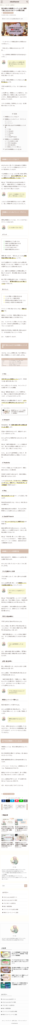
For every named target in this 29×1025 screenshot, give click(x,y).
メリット (10, 121)
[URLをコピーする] (25, 801)
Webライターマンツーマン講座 (11, 912)
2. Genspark (10, 131)
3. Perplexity (10, 133)
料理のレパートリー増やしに (14, 147)
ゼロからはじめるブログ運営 (10, 900)
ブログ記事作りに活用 (13, 141)
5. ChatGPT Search (12, 137)
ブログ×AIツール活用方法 (8, 12)
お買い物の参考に (12, 145)
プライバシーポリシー (22, 1020)
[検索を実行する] (25, 885)
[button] (3, 801)
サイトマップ (8, 1020)
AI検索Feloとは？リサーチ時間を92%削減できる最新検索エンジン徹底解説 (18, 411)
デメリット (10, 123)
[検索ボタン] (27, 2)
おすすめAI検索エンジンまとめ (13, 149)
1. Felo (9, 129)
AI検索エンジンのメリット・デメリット (15, 119)
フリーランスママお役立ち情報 (11, 909)
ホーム (3, 1020)
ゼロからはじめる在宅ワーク (10, 897)
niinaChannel (14, 2)
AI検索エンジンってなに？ (12, 116)
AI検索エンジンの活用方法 (12, 139)
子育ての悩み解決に (12, 143)
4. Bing (9, 135)
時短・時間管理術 (8, 906)
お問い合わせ (14, 1020)
